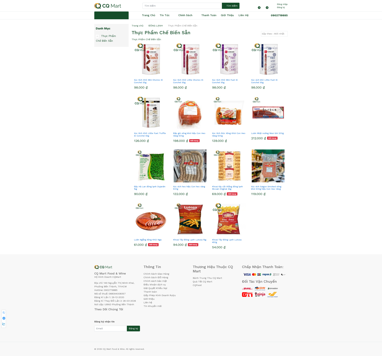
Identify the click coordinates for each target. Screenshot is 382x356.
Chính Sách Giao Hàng (156, 273)
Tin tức (165, 15)
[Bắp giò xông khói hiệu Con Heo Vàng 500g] (190, 112)
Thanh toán (150, 291)
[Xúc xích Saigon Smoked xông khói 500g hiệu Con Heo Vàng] (268, 165)
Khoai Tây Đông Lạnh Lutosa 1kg (189, 239)
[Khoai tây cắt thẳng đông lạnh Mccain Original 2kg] (229, 165)
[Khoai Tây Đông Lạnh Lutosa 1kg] (190, 219)
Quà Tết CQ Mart (202, 281)
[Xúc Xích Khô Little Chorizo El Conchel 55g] (190, 59)
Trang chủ (148, 15)
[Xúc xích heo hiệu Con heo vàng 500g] (190, 165)
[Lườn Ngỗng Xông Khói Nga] (151, 219)
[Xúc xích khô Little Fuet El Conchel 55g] (268, 59)
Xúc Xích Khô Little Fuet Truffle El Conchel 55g (150, 134)
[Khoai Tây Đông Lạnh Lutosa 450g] (229, 219)
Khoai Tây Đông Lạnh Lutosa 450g (226, 240)
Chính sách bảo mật (155, 281)
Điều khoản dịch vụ (155, 284)
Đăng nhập (282, 4)
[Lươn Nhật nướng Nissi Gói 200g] (268, 112)
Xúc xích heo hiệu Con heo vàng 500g (189, 187)
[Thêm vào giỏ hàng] (156, 74)
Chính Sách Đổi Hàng (156, 277)
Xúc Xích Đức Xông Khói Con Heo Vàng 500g (228, 134)
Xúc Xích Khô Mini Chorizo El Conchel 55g (148, 81)
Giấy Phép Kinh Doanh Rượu (160, 295)
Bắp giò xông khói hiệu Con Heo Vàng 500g (189, 134)
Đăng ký (281, 7)
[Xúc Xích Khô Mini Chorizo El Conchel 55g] (151, 59)
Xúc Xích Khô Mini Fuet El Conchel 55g (225, 81)
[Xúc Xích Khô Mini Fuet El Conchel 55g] (229, 59)
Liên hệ (243, 15)
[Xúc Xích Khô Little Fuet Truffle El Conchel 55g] (151, 112)
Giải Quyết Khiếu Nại (155, 288)
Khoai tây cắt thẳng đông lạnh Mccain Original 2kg (227, 187)
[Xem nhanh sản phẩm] (151, 74)
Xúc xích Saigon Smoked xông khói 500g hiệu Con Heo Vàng (266, 187)
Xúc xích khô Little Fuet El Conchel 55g (264, 81)
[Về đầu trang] (373, 337)
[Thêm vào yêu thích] (145, 74)
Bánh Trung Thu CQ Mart (207, 278)
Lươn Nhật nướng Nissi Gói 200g (267, 133)
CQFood (197, 285)
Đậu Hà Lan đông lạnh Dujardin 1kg (149, 187)
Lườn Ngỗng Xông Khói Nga (147, 239)
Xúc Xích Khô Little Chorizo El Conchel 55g (188, 81)
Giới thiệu (149, 298)
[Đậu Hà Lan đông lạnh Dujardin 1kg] (151, 165)
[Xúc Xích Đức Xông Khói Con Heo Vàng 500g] (229, 112)
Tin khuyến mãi (153, 306)
